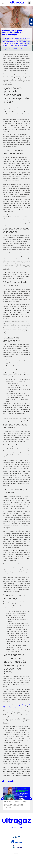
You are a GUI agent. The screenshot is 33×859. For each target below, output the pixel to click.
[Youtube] (21, 827)
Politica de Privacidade (16, 853)
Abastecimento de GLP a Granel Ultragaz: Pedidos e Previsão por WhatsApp (13, 805)
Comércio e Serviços (20, 802)
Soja (10, 49)
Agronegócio (5, 49)
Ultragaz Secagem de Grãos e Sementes (16, 706)
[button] (2, 3)
